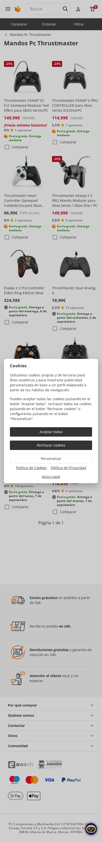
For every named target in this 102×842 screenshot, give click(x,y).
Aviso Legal (51, 476)
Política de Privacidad (68, 467)
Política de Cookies (31, 467)
